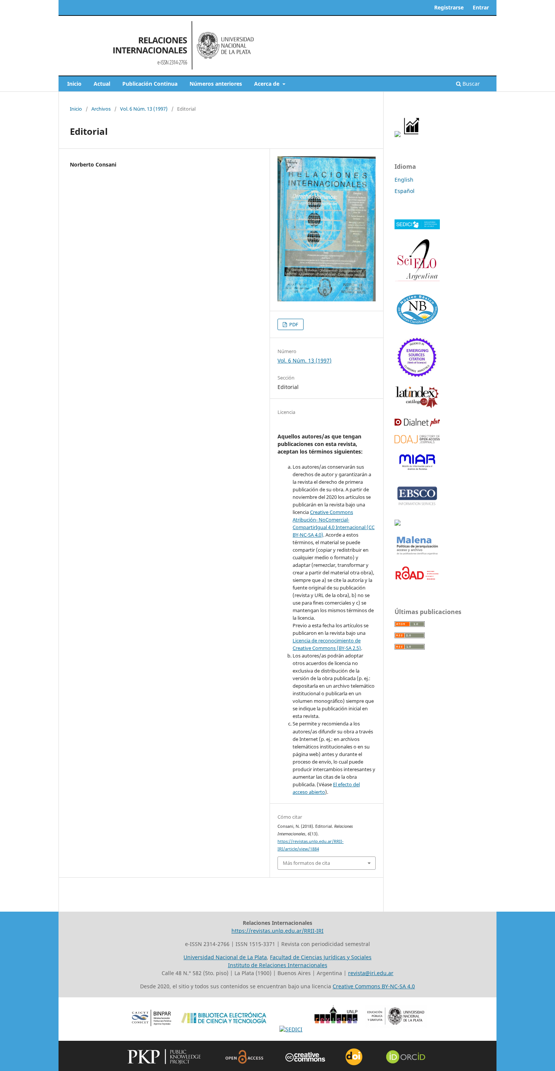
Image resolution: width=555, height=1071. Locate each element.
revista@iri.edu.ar (370, 973)
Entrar (481, 7)
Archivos (101, 108)
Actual (102, 83)
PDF (293, 324)
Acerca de (267, 83)
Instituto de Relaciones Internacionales (277, 965)
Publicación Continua (149, 83)
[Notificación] (398, 135)
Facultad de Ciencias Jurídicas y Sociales (321, 957)
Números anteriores (216, 83)
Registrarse (449, 7)
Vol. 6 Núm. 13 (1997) (144, 108)
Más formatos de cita (306, 863)
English (404, 179)
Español (405, 190)
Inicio (74, 83)
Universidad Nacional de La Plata (225, 957)
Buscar (470, 83)
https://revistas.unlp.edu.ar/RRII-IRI (277, 930)
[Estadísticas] (412, 135)
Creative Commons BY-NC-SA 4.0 (374, 986)
